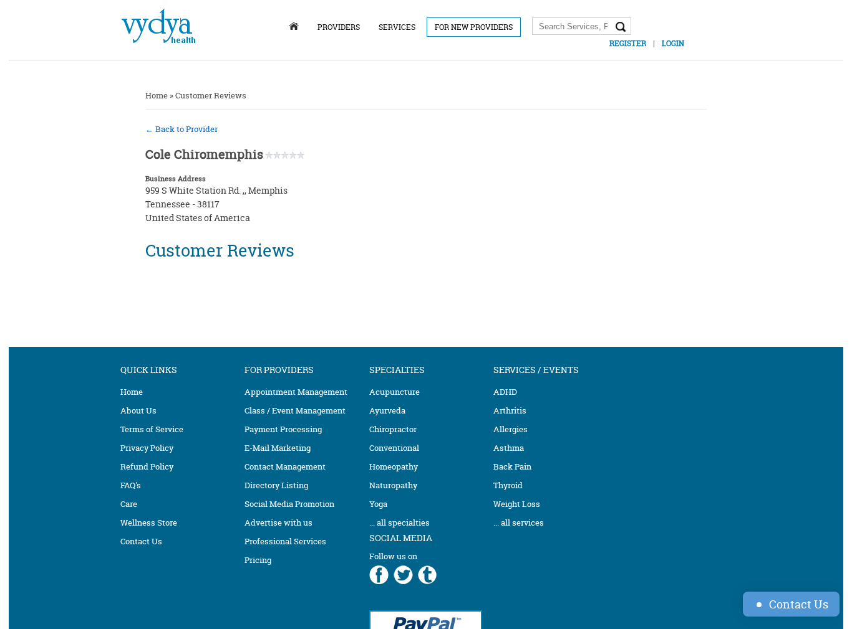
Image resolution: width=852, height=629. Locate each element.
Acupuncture (394, 391)
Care (128, 503)
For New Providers (474, 27)
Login (673, 43)
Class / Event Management (295, 410)
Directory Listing (276, 485)
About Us (138, 410)
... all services (518, 522)
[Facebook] (379, 576)
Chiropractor (393, 429)
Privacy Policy (146, 447)
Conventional (394, 447)
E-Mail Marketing (277, 447)
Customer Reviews (210, 95)
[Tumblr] (427, 576)
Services (397, 27)
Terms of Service (151, 429)
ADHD (505, 391)
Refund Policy (146, 466)
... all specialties (399, 522)
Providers (338, 27)
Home (156, 95)
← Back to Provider (181, 129)
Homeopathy (393, 466)
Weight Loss (516, 503)
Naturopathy (393, 485)
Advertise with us (278, 522)
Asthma (508, 447)
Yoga (378, 503)
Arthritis (509, 410)
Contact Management (285, 466)
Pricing (257, 559)
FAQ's (130, 485)
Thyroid (508, 485)
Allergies (510, 429)
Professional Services (285, 541)
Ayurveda (387, 410)
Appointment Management (295, 391)
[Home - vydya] (158, 45)
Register (627, 43)
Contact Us (141, 541)
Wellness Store (148, 522)
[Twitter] (403, 576)
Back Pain (512, 466)
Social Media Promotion (289, 503)
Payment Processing (283, 429)
